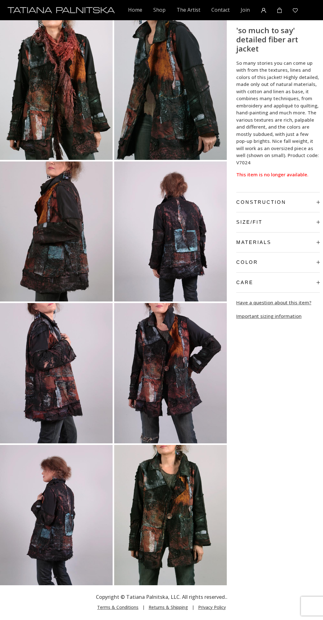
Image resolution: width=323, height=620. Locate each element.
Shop (159, 9)
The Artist (188, 9)
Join (245, 9)
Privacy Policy (212, 607)
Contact (220, 9)
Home (135, 9)
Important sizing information (269, 316)
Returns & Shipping (168, 607)
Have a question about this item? (273, 302)
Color (247, 262)
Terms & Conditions (117, 607)
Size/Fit (249, 222)
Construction (261, 202)
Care (244, 282)
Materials (253, 242)
